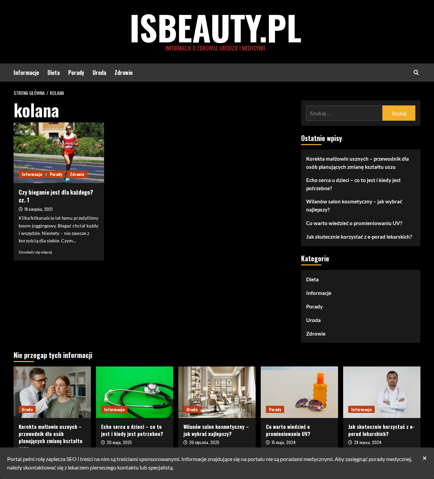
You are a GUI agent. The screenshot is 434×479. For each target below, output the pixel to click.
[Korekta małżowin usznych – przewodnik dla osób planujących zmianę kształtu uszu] (52, 392)
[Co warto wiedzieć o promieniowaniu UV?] (299, 392)
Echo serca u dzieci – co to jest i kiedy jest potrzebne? (353, 184)
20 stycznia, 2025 (204, 442)
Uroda (99, 72)
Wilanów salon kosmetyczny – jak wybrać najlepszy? (354, 205)
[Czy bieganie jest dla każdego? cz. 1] (59, 152)
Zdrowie (124, 72)
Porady (76, 72)
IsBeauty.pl (215, 27)
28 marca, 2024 (367, 442)
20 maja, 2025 (119, 442)
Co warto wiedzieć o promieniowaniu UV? (354, 223)
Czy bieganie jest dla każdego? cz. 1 (56, 196)
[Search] (416, 72)
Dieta (53, 72)
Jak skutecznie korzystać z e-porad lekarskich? (359, 237)
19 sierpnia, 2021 (38, 209)
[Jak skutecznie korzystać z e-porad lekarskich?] (381, 392)
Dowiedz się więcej (35, 252)
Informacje (26, 72)
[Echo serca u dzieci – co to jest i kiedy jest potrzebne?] (134, 392)
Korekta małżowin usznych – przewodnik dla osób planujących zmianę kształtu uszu (357, 163)
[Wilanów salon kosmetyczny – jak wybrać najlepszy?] (217, 392)
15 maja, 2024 (284, 442)
